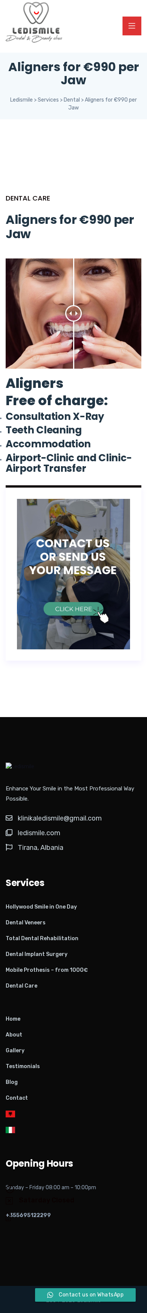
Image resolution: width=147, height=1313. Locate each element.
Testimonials (23, 1066)
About (14, 1035)
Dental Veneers (26, 922)
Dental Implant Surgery (36, 954)
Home (13, 1019)
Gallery (15, 1050)
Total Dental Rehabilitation (42, 938)
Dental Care (21, 986)
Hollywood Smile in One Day (41, 907)
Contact (17, 1098)
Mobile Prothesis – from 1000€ (47, 970)
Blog (12, 1082)
